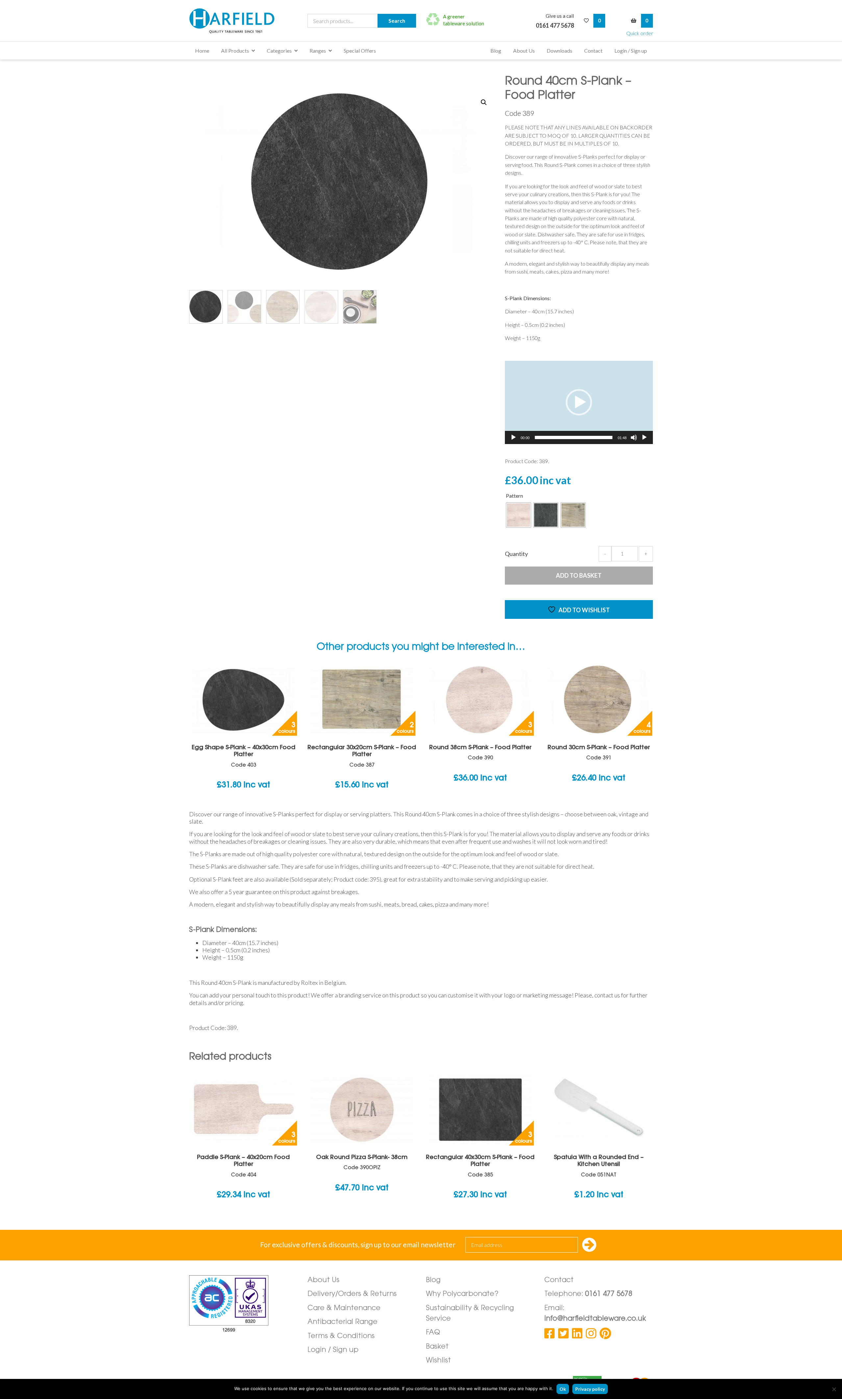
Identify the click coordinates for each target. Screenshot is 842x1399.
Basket (437, 1346)
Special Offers (360, 50)
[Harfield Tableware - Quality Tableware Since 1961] (232, 20)
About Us (524, 50)
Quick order (639, 33)
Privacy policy (590, 1389)
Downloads (559, 50)
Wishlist (438, 1360)
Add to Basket (579, 575)
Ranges (318, 50)
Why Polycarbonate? (462, 1294)
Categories (279, 50)
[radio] (518, 515)
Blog (495, 50)
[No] (833, 1389)
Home (202, 50)
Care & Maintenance (344, 1308)
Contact (593, 50)
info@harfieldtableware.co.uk (595, 1318)
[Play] (513, 437)
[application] (579, 402)
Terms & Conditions (341, 1336)
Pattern (514, 495)
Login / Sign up (630, 50)
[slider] (573, 437)
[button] (484, 102)
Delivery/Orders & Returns (352, 1294)
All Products (235, 50)
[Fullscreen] (644, 437)
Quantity (516, 553)
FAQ (433, 1332)
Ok (562, 1389)
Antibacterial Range (343, 1322)
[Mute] (634, 437)
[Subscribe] (589, 1245)
